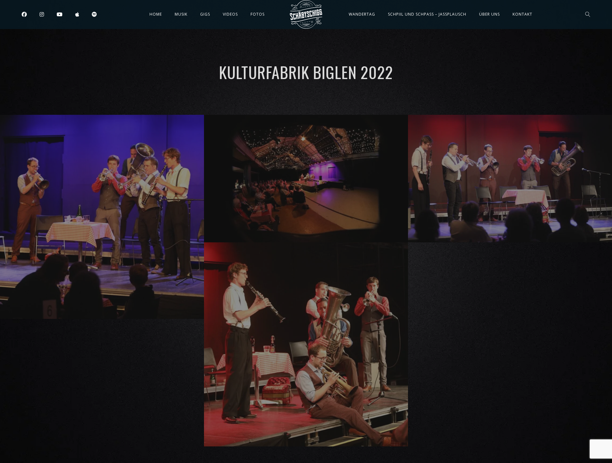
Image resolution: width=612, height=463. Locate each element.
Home (155, 14)
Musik (181, 14)
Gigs (205, 14)
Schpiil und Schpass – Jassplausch (427, 14)
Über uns (489, 14)
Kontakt (522, 14)
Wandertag (362, 14)
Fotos (258, 14)
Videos (230, 14)
